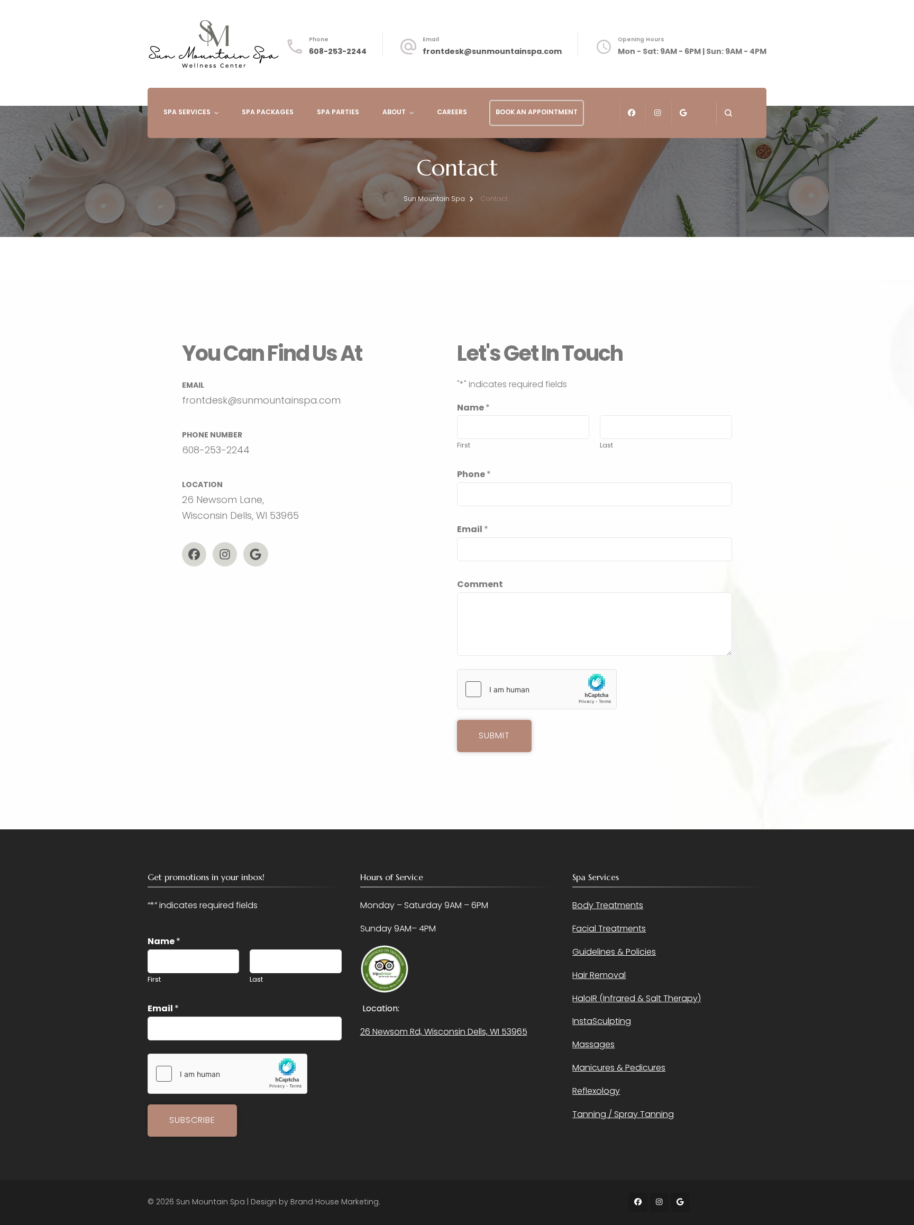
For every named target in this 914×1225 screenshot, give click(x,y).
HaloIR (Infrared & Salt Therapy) (636, 998)
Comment (480, 584)
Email (472, 529)
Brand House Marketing (334, 1201)
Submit (494, 735)
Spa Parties (338, 111)
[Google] (255, 554)
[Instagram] (225, 554)
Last (606, 445)
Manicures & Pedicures (618, 1068)
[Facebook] (194, 554)
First (463, 445)
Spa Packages (268, 111)
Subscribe (192, 1120)
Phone (474, 474)
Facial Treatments (609, 928)
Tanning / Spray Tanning (623, 1114)
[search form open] (728, 113)
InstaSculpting (601, 1021)
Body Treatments (607, 905)
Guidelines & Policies (614, 952)
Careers (452, 111)
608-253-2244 (338, 51)
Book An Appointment (537, 111)
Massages (593, 1044)
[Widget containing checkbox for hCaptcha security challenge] (537, 689)
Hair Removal (599, 975)
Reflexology (596, 1091)
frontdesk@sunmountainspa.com (492, 51)
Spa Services (187, 111)
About (394, 111)
